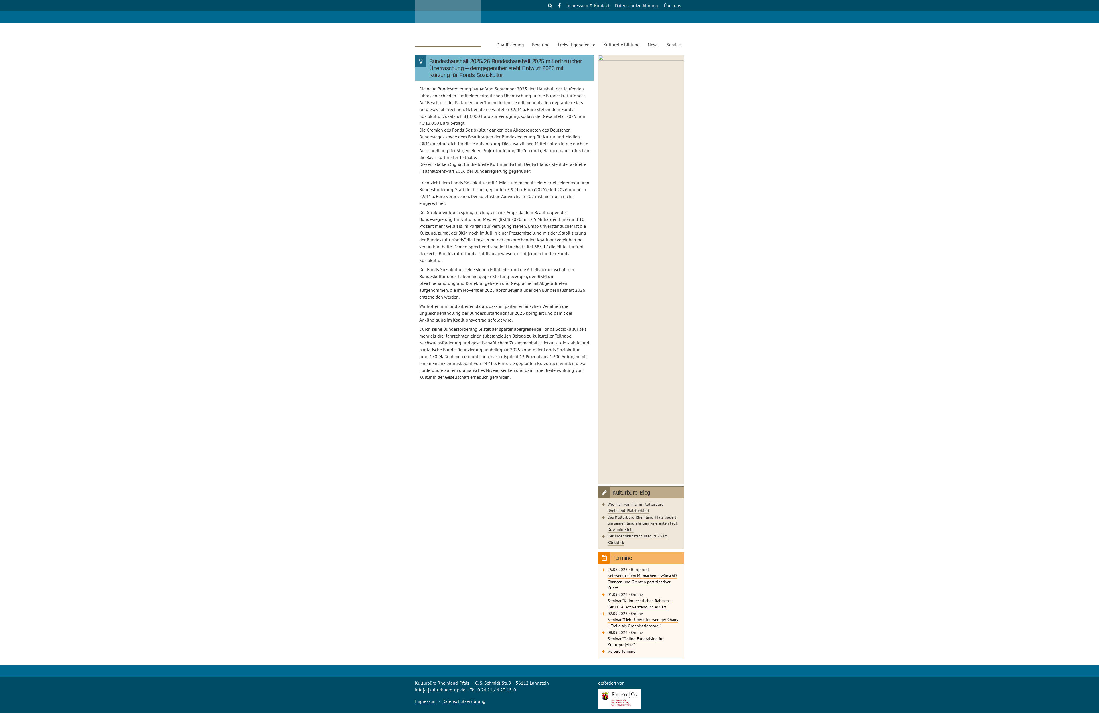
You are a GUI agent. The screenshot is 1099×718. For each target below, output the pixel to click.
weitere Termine (621, 651)
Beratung (541, 44)
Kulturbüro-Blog (631, 492)
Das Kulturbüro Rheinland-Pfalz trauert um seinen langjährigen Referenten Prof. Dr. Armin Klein (643, 523)
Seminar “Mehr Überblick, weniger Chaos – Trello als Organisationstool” (643, 622)
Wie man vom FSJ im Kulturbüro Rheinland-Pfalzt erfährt (636, 507)
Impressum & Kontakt (587, 5)
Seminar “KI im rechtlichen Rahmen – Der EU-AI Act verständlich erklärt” (640, 604)
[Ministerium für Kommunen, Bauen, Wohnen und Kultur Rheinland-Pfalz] (619, 708)
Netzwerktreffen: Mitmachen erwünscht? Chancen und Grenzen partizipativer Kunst (642, 581)
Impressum (426, 701)
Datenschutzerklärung (636, 5)
